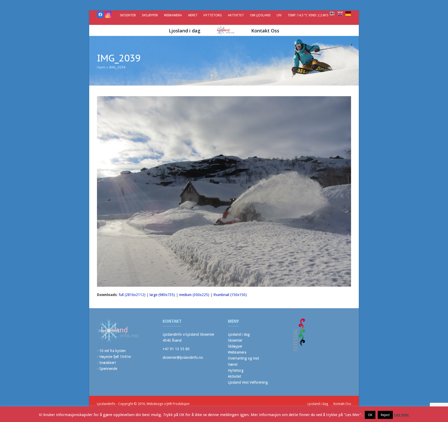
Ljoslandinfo (106, 404)
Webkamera (237, 352)
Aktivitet (234, 376)
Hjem (101, 67)
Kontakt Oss (342, 404)
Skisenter (235, 340)
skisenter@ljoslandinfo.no (183, 357)
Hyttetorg (235, 370)
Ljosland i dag (239, 334)
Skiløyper (235, 346)
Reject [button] (385, 415)
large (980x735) (162, 295)
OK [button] (370, 415)
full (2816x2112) (132, 295)
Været (232, 364)
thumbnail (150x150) (230, 295)
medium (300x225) (194, 295)
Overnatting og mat (243, 358)
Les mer (401, 414)
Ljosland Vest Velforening (248, 382)
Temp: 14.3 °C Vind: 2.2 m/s (308, 15)
